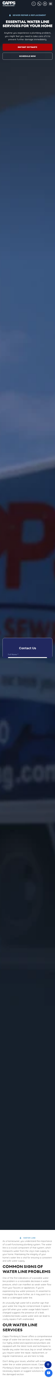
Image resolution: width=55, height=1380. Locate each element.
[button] (50, 4)
